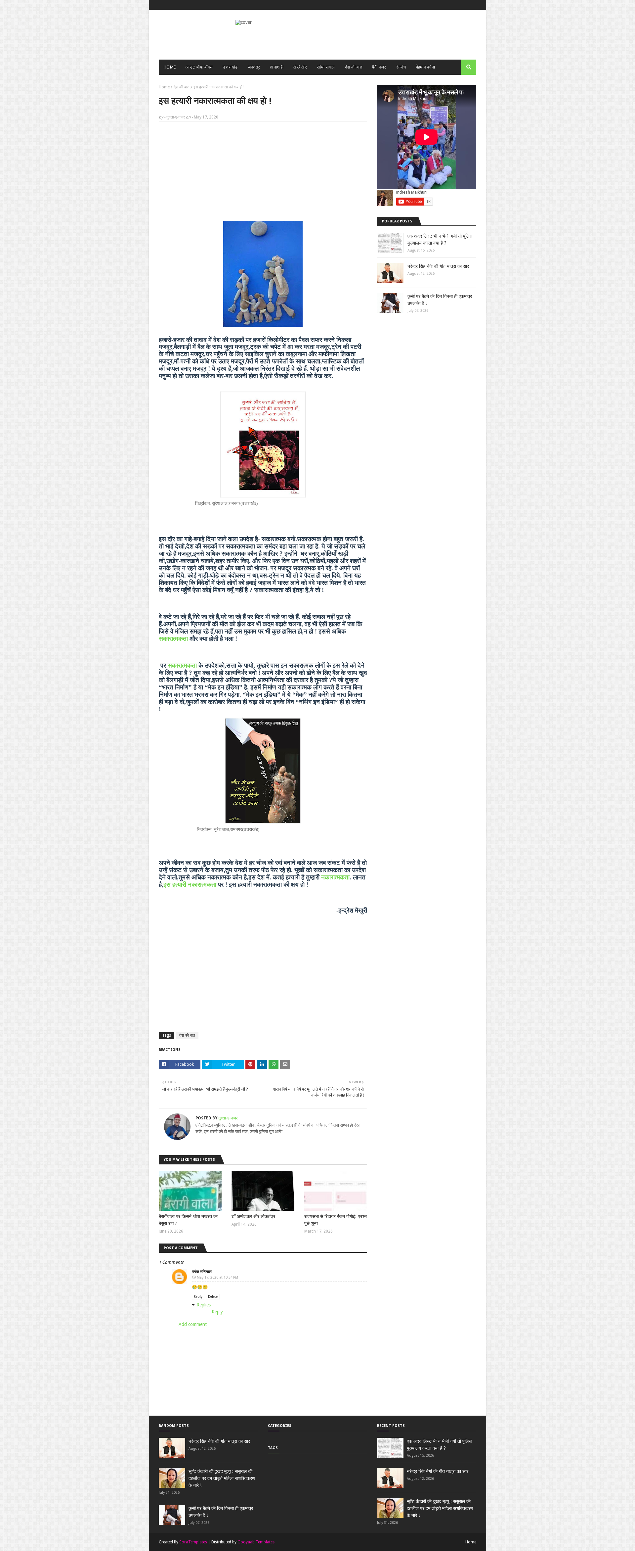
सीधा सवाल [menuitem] (326, 67)
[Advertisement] (263, 174)
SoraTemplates (193, 1542)
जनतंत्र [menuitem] (254, 67)
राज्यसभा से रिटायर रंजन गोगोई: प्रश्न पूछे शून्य (335, 1220)
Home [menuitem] (170, 67)
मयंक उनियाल (202, 1271)
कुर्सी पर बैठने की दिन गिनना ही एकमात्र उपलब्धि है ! (439, 300)
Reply (198, 1296)
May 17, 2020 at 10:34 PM (217, 1277)
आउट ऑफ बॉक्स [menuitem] (199, 67)
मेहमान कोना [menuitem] (425, 67)
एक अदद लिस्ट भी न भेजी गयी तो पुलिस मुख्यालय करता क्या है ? (439, 239)
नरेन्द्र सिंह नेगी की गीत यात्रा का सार (438, 266)
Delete (213, 1296)
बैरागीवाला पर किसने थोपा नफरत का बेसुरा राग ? (188, 1220)
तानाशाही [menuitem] (276, 67)
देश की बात (182, 87)
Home (164, 87)
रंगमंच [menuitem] (401, 67)
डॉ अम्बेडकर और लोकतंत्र (253, 1216)
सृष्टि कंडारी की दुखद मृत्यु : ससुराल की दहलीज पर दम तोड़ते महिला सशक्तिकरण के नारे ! (222, 1478)
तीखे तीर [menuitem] (300, 67)
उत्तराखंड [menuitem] (230, 67)
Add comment (193, 1324)
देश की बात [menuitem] (353, 67)
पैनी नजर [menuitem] (379, 67)
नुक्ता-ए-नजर (175, 117)
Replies (203, 1304)
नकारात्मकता (335, 877)
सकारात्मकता (173, 638)
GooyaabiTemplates (256, 1542)
